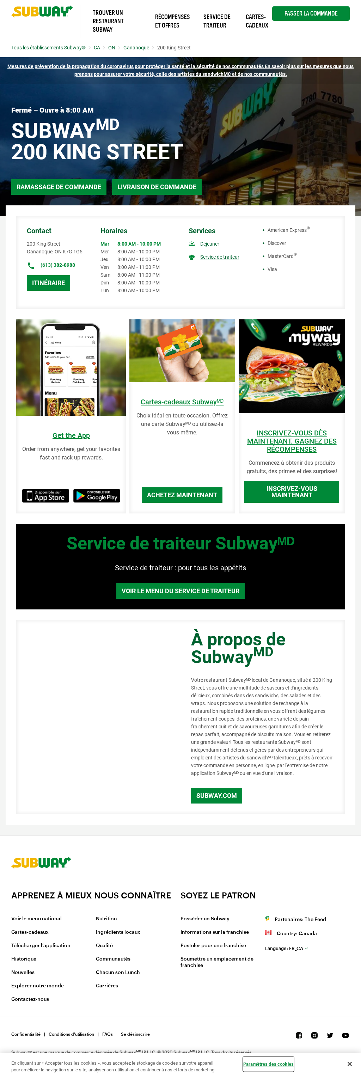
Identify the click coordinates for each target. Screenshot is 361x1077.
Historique (23, 959)
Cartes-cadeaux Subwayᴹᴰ (182, 402)
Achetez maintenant (182, 495)
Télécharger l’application (41, 945)
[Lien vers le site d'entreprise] (41, 886)
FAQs (107, 1034)
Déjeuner (209, 244)
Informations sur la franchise (214, 932)
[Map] (95, 717)
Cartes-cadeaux (30, 932)
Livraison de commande (156, 187)
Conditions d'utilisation (71, 1034)
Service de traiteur (219, 257)
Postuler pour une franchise (213, 945)
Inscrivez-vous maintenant (292, 492)
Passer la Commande (311, 13)
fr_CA (284, 948)
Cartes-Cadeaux (257, 21)
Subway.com (216, 795)
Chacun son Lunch (118, 972)
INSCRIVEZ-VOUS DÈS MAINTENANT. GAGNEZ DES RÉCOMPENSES (292, 441)
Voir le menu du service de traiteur (180, 591)
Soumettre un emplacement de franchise (216, 962)
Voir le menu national (36, 918)
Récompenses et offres (172, 21)
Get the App (71, 436)
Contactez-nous (30, 999)
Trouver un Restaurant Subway (108, 21)
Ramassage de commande (59, 187)
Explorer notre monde (37, 985)
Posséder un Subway (205, 918)
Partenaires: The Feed (300, 919)
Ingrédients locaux (118, 932)
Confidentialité (26, 1034)
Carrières (107, 985)
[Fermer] (349, 1064)
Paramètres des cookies (268, 1064)
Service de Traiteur (217, 21)
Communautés (113, 959)
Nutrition (106, 918)
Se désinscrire (135, 1034)
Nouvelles (23, 972)
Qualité (104, 945)
